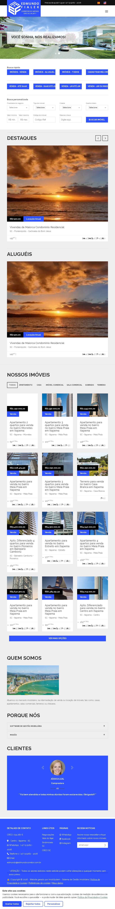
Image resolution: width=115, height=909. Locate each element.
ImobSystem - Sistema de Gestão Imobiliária (69, 879)
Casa (39, 385)
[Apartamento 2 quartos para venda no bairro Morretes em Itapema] (22, 399)
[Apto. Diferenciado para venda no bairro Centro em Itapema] (96, 588)
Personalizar (53, 904)
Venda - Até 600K (18, 86)
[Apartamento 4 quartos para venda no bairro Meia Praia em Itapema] (96, 523)
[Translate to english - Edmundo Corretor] (105, 2)
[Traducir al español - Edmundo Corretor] (99, 2)
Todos (12, 385)
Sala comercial (74, 385)
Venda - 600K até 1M (45, 86)
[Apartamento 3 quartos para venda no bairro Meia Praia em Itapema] (61, 405)
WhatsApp (66, 835)
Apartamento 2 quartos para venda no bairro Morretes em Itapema (21, 426)
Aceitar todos (12, 904)
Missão (13, 735)
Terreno (101, 385)
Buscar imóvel (97, 120)
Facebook (65, 839)
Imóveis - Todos (70, 72)
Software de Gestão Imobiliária (26, 726)
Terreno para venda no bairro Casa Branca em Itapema (92, 484)
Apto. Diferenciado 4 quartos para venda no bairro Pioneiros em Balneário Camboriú (22, 546)
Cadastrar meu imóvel (98, 72)
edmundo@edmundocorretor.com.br (24, 862)
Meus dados (57, 883)
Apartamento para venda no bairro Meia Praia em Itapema (91, 426)
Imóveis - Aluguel (45, 72)
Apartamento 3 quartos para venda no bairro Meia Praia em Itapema (57, 426)
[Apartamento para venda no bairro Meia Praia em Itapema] (96, 405)
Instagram (66, 843)
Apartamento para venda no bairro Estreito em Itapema (57, 543)
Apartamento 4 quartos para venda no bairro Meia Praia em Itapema (92, 544)
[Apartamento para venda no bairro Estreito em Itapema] (61, 523)
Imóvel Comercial (55, 385)
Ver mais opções (57, 638)
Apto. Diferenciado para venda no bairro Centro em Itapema (92, 608)
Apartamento (25, 385)
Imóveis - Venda (18, 72)
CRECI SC (46, 850)
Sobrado (89, 385)
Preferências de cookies (39, 883)
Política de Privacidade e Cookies (93, 897)
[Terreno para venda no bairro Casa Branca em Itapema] (96, 464)
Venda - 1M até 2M (70, 86)
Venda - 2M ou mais (98, 86)
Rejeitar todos (33, 904)
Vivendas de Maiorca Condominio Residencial (37, 227)
